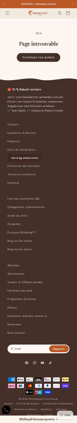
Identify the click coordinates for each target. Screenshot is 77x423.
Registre (59, 349)
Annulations (34, 415)
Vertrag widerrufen (24, 158)
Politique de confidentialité (58, 403)
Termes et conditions (21, 174)
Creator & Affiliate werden (25, 282)
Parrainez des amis (20, 290)
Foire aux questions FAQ (23, 198)
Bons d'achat (16, 332)
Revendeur (14, 324)
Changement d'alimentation (26, 207)
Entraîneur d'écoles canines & (27, 316)
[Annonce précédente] (4, 4)
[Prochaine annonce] (73, 4)
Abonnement (16, 273)
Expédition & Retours (21, 133)
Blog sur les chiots (19, 249)
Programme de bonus (21, 299)
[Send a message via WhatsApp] (6, 409)
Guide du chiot (17, 215)
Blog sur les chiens (19, 241)
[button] (38, 419)
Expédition (46, 409)
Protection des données (23, 166)
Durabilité (13, 224)
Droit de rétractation (21, 149)
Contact (13, 124)
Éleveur (12, 307)
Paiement (13, 141)
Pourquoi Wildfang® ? (21, 232)
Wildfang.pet (36, 399)
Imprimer (13, 182)
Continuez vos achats (38, 57)
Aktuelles (13, 265)
